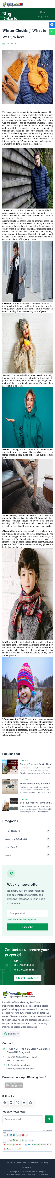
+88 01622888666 (23, 964)
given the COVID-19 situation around (20, 544)
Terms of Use (23, 1163)
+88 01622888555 (23, 969)
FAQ (46, 1163)
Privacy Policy (37, 1163)
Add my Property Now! (27, 978)
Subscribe (27, 927)
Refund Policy (28, 1167)
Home (43, 12)
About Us (11, 1163)
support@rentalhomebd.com (20, 1068)
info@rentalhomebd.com (18, 1065)
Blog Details (44, 16)
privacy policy (29, 919)
